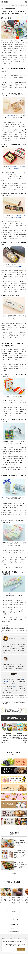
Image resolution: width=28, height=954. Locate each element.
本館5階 (16, 686)
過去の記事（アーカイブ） (18, 936)
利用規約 (3, 938)
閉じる (27, 949)
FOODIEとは (8, 936)
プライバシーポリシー (12, 938)
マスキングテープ (7, 497)
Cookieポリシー (21, 938)
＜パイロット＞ (15, 593)
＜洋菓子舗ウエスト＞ (8, 115)
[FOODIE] (11, 18)
